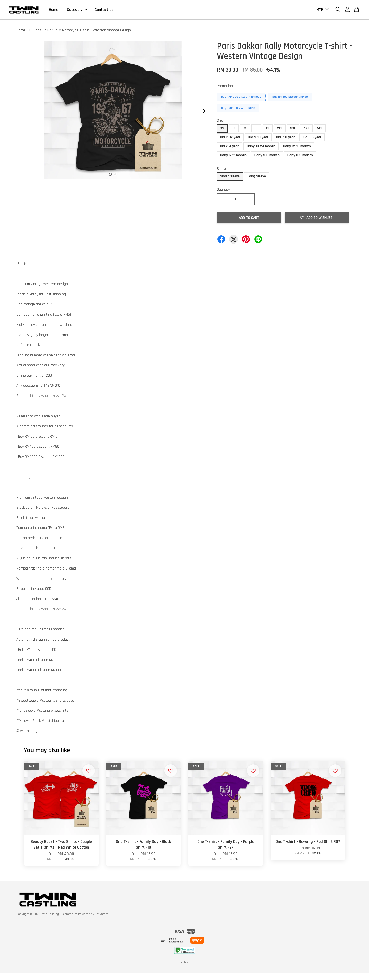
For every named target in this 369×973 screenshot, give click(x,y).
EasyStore (101, 914)
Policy (185, 962)
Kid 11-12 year (230, 137)
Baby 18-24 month (261, 146)
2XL (279, 128)
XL (267, 128)
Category (74, 9)
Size (220, 120)
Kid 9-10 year (258, 137)
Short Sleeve (230, 176)
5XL (319, 128)
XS (222, 128)
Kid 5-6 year (312, 137)
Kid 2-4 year (229, 146)
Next (202, 111)
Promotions (226, 86)
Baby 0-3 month (300, 155)
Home (53, 9)
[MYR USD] (322, 10)
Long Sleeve (257, 176)
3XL (293, 128)
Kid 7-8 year (285, 137)
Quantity (223, 189)
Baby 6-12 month (233, 155)
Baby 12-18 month (297, 146)
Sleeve (222, 168)
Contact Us (104, 9)
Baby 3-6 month (267, 155)
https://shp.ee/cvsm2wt (49, 395)
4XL (306, 128)
